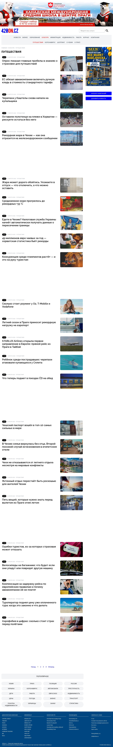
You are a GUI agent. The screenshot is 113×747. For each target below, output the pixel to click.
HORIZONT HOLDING (7, 731)
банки (52, 703)
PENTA (3, 723)
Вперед (51, 667)
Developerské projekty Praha (54, 718)
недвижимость (74, 693)
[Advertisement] (42, 161)
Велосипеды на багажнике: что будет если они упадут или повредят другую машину (28, 567)
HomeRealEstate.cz (74, 721)
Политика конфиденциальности (99, 723)
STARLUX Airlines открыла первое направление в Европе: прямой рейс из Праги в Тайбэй (26, 344)
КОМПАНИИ (95, 37)
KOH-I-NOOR (27, 729)
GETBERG (4, 729)
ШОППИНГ (61, 42)
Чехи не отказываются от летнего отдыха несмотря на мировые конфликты (27, 464)
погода (32, 698)
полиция (52, 684)
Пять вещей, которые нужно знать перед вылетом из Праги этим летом (27, 501)
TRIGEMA (4, 721)
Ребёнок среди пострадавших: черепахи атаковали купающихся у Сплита (27, 361)
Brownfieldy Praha (51, 729)
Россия (74, 684)
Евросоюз (53, 693)
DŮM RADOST (27, 738)
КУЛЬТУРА (45, 37)
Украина (11, 689)
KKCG (3, 735)
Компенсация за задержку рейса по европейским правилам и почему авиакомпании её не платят (24, 586)
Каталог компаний (98, 93)
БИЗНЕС (25, 37)
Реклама (93, 727)
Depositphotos (72, 727)
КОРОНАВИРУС (50, 42)
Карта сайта (94, 729)
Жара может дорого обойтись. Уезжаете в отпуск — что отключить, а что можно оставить (28, 185)
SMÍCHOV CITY (28, 721)
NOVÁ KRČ (27, 731)
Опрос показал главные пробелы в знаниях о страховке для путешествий (29, 62)
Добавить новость (98, 98)
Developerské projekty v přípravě (55, 727)
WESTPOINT (27, 735)
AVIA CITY (26, 733)
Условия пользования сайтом (99, 721)
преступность (73, 689)
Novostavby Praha (51, 721)
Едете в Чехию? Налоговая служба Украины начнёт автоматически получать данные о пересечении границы (29, 222)
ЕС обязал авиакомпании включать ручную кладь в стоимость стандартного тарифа (28, 81)
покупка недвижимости (11, 704)
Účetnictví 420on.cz (74, 729)
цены (11, 698)
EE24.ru (71, 723)
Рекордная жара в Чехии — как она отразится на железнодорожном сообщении (29, 137)
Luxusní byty (50, 725)
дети (11, 693)
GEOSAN (4, 727)
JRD (3, 733)
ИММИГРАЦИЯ (55, 37)
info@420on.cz (95, 736)
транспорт (74, 698)
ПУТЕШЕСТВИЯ (38, 42)
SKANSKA (4, 725)
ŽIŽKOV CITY (27, 723)
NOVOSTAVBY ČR (51, 715)
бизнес (53, 698)
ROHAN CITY (27, 718)
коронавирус (32, 689)
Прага (32, 684)
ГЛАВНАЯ (4, 48)
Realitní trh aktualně (52, 723)
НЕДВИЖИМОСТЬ (68, 37)
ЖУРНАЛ (86, 37)
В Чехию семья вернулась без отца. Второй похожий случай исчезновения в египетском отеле (29, 446)
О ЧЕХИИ (70, 42)
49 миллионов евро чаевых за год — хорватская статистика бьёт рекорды (25, 240)
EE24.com (71, 725)
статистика (73, 703)
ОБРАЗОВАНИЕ (35, 37)
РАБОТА (78, 37)
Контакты (93, 725)
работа (32, 693)
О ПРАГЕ (77, 42)
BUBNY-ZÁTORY (28, 725)
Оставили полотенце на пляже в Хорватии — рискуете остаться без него (29, 118)
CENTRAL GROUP (6, 718)
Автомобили (53, 689)
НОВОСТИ (17, 37)
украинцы (32, 703)
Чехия (11, 684)
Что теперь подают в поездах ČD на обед (27, 378)
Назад (33, 667)
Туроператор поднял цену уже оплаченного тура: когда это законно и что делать (29, 604)
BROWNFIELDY (28, 715)
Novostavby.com (73, 718)
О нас (92, 718)
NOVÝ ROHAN (27, 727)
